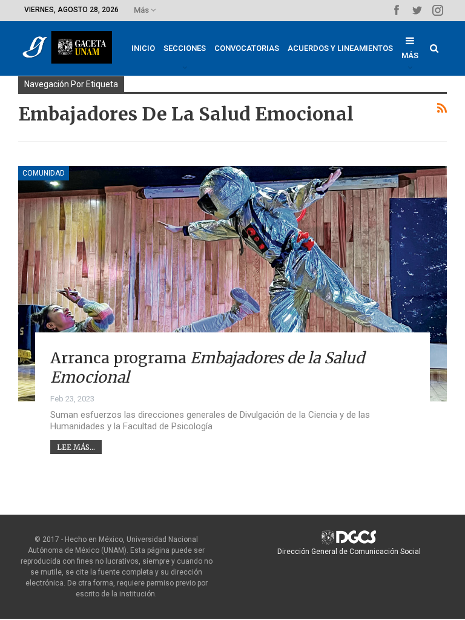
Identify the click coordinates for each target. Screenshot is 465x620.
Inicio (143, 48)
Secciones (184, 48)
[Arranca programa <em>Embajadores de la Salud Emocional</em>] (232, 283)
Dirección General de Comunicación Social (349, 551)
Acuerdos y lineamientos (340, 48)
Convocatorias (246, 48)
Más (142, 10)
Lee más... (76, 447)
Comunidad (43, 173)
